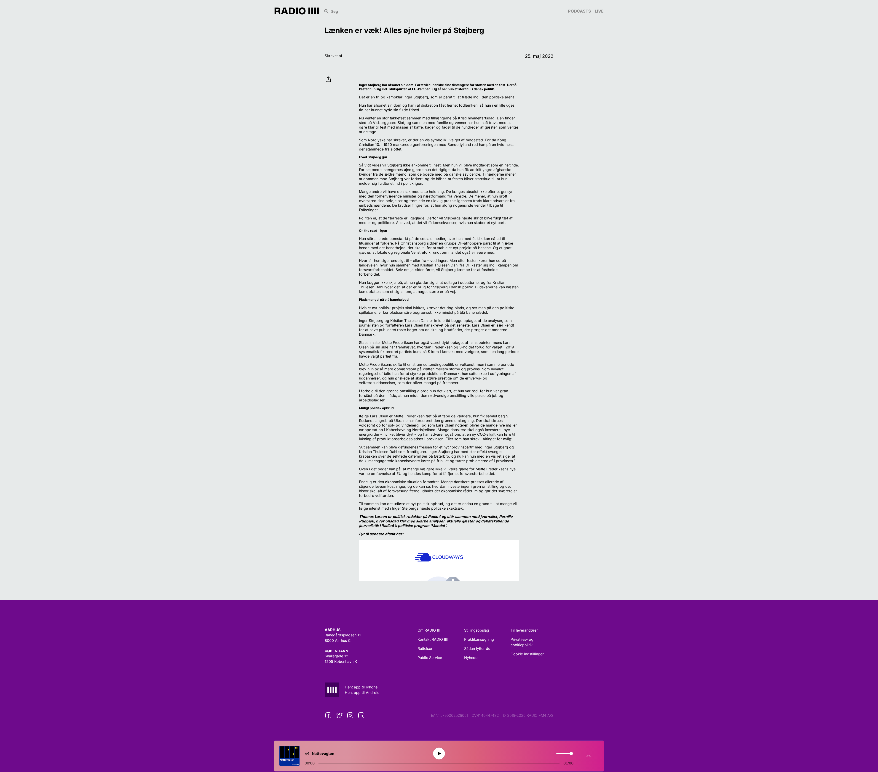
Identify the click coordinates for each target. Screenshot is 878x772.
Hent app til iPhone (361, 687)
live (599, 11)
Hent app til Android (362, 692)
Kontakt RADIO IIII (433, 639)
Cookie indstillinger (527, 654)
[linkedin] (361, 715)
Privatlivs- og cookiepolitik (522, 642)
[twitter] (339, 715)
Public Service (430, 657)
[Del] (328, 75)
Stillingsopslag (476, 630)
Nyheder (471, 657)
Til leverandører (524, 630)
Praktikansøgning (479, 639)
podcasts (579, 11)
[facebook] (328, 715)
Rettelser (425, 648)
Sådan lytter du (477, 648)
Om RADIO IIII (429, 630)
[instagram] (350, 715)
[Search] (443, 11)
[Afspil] (439, 753)
